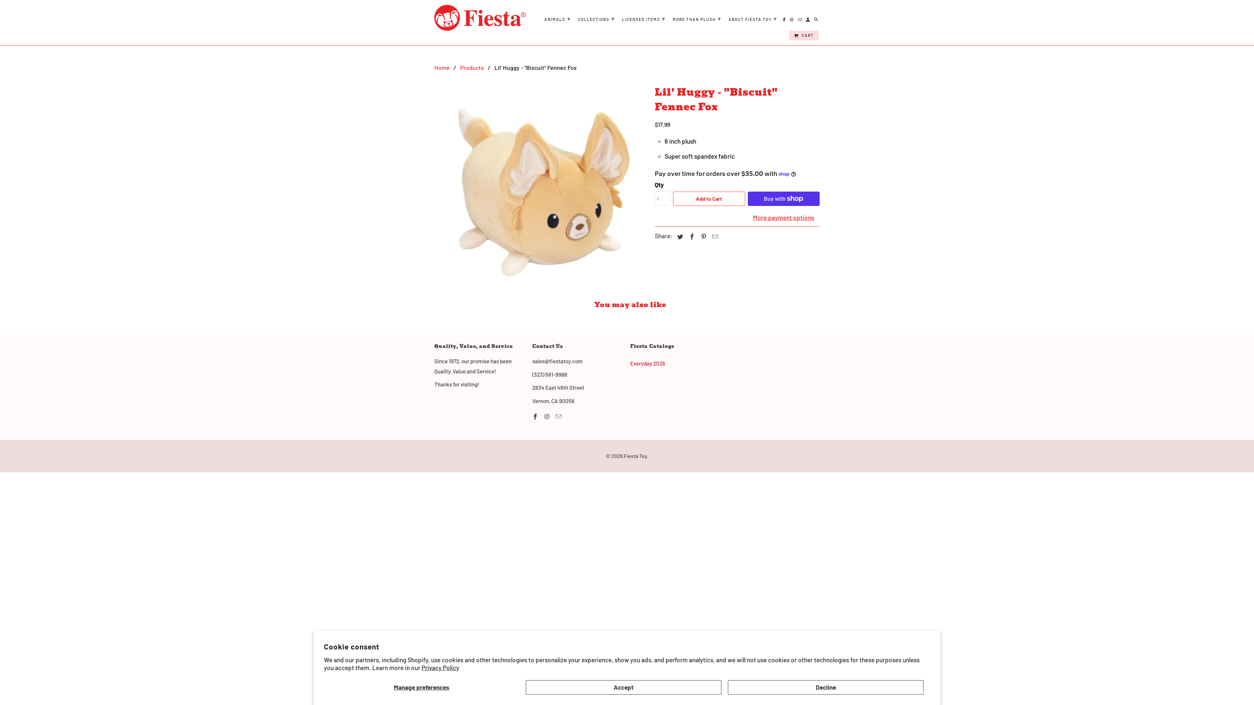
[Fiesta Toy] (480, 18)
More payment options (783, 217)
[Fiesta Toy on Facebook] (535, 416)
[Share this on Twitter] (679, 236)
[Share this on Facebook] (691, 236)
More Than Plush (697, 18)
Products (472, 67)
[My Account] (808, 20)
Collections (596, 18)
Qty (659, 184)
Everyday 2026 (647, 363)
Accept (624, 687)
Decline (826, 687)
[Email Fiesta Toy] (559, 416)
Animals (557, 18)
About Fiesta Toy (753, 18)
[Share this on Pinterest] (703, 236)
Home (442, 67)
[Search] (816, 20)
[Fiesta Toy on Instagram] (547, 416)
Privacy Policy (440, 667)
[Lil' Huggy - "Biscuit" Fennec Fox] (541, 189)
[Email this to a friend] (714, 236)
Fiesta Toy (635, 456)
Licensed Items (644, 18)
